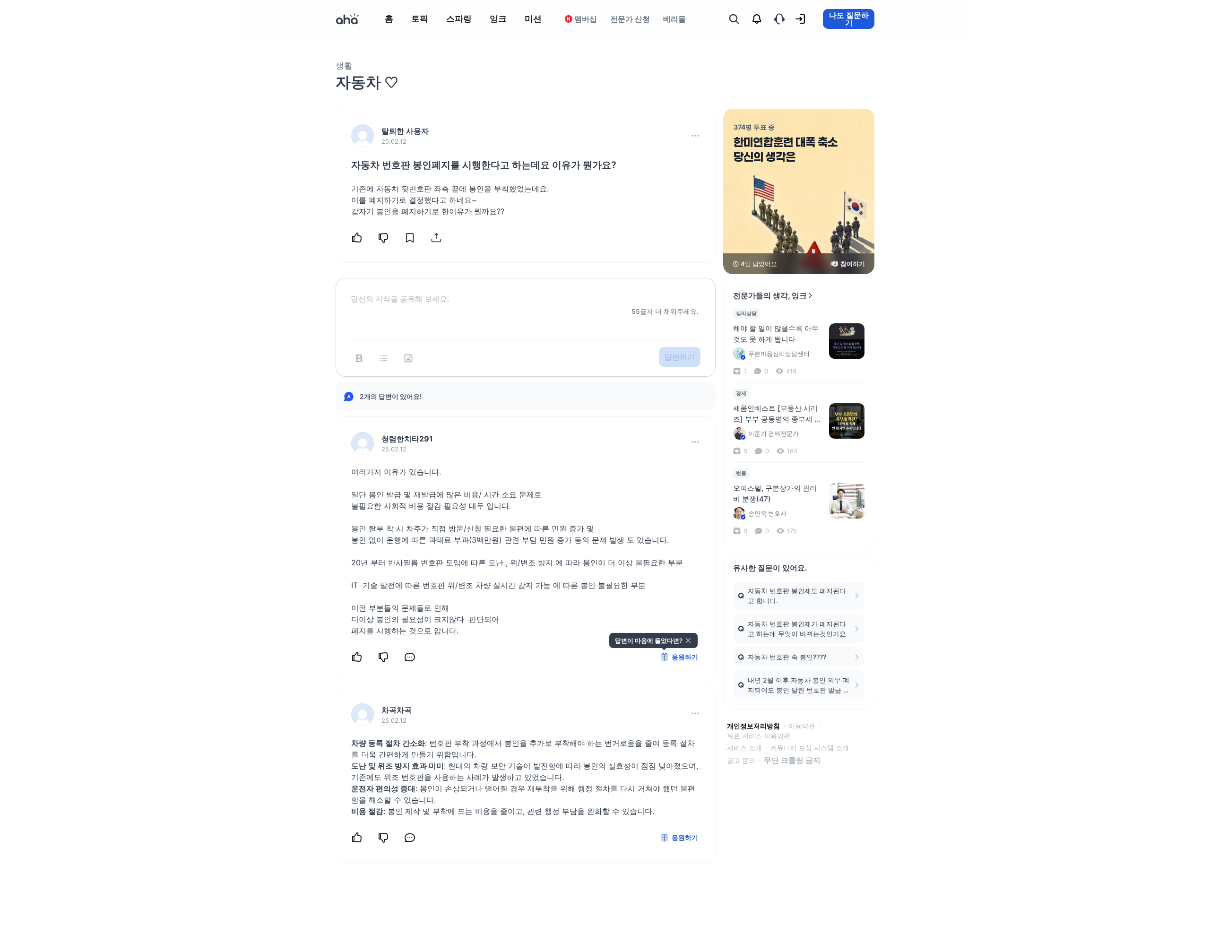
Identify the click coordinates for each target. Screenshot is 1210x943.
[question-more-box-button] (695, 135)
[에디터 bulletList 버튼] (383, 358)
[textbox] (526, 291)
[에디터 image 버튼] (408, 358)
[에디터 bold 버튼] (359, 358)
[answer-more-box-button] (695, 442)
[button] (695, 135)
